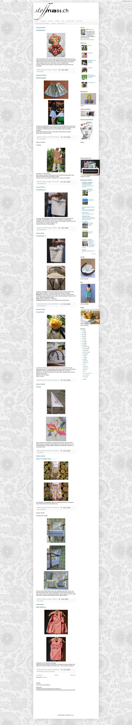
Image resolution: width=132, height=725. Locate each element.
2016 (83, 336)
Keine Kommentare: (55, 136)
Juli (84, 355)
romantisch (40, 312)
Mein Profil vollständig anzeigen (87, 39)
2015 (83, 338)
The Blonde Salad (86, 216)
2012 (83, 343)
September (85, 352)
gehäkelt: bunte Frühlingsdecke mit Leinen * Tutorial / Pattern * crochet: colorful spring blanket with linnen (88, 244)
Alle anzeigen (94, 253)
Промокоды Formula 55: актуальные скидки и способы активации (88, 185)
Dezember (85, 346)
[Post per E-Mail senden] (59, 69)
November (85, 348)
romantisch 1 (41, 236)
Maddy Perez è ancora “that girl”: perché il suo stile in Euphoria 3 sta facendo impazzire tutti (88, 218)
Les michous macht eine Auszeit (90, 224)
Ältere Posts (73, 675)
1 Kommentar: (54, 69)
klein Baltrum (41, 607)
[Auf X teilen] (64, 70)
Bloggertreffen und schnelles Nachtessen (92, 61)
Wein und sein (61, 23)
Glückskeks (90, 53)
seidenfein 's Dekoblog (87, 239)
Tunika (38, 145)
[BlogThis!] (63, 70)
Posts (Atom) (44, 677)
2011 (83, 345)
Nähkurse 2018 (70, 21)
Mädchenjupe (41, 78)
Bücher (36, 21)
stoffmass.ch (91, 29)
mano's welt (84, 198)
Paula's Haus (85, 230)
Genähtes (50, 21)
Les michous (85, 221)
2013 (83, 341)
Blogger (72, 715)
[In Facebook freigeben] (66, 70)
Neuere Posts (39, 675)
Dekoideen (43, 21)
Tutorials (53, 23)
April (84, 379)
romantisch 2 (41, 190)
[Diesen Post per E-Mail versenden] (61, 70)
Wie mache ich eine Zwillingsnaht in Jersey (91, 76)
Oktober (84, 350)
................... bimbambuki (87, 189)
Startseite (56, 675)
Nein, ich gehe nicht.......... (45, 459)
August (84, 353)
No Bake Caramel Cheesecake (88, 213)
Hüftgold (57, 21)
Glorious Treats (85, 212)
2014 (83, 339)
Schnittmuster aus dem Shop (42, 23)
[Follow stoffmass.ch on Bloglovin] (87, 139)
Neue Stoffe (79, 21)
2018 (83, 332)
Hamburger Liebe (91, 82)
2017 (83, 334)
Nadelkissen (40, 30)
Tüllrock (89, 45)
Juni (84, 357)
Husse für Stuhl (42, 516)
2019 (83, 330)
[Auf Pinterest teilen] (67, 70)
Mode (63, 21)
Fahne (38, 387)
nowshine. (84, 249)
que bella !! (90, 67)
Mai (84, 359)
